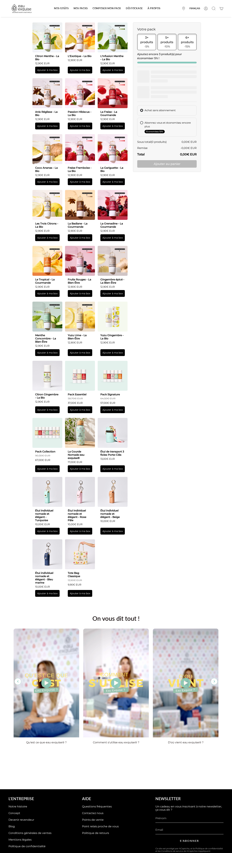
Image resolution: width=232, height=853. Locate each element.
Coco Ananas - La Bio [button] (46, 169)
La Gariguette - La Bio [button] (111, 169)
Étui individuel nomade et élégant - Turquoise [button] (44, 515)
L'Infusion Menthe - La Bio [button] (111, 57)
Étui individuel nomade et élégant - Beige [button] (110, 514)
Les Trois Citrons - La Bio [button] (46, 225)
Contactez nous (92, 813)
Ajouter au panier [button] (167, 164)
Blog (11, 826)
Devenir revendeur (21, 819)
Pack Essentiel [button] (77, 394)
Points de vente (93, 819)
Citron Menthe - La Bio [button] (47, 57)
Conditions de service (172, 851)
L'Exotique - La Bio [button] (80, 56)
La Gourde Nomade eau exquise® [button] (76, 455)
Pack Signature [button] (110, 394)
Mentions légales (20, 839)
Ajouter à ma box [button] (47, 70)
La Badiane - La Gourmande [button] (77, 225)
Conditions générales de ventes (29, 833)
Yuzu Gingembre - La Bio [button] (112, 337)
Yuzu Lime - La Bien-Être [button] (77, 337)
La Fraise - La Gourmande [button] (108, 113)
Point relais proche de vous (100, 826)
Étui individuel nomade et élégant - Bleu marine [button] (44, 577)
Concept (14, 813)
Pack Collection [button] (45, 451)
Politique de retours (95, 833)
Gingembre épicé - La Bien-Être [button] (112, 281)
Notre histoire (17, 806)
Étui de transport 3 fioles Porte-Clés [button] (112, 453)
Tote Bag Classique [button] (74, 574)
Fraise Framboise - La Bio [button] (80, 169)
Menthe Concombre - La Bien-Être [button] (45, 338)
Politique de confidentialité (27, 846)
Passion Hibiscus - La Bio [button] (79, 113)
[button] (61, 8)
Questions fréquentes (97, 806)
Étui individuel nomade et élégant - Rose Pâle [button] (77, 515)
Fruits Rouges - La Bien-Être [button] (79, 281)
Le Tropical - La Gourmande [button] (45, 281)
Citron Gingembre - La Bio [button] (46, 396)
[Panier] (221, 8)
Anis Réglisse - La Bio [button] (46, 113)
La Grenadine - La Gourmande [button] (111, 225)
